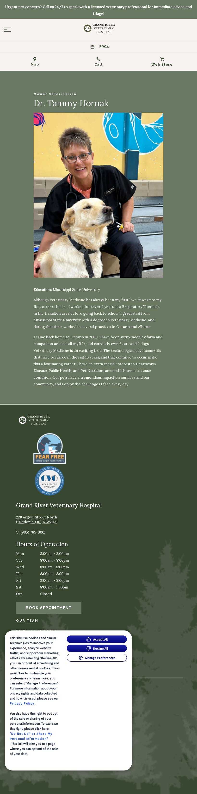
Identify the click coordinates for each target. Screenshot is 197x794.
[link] (98, 28)
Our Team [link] (27, 620)
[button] (7, 30)
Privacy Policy (22, 703)
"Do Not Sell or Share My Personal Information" (31, 736)
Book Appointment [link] (49, 608)
